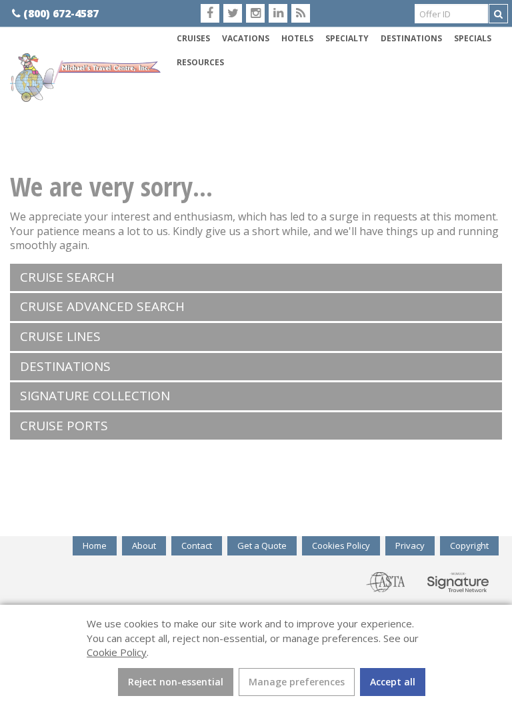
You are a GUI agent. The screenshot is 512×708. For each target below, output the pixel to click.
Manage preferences (297, 681)
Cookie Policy (117, 652)
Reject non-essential (175, 681)
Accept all (392, 681)
